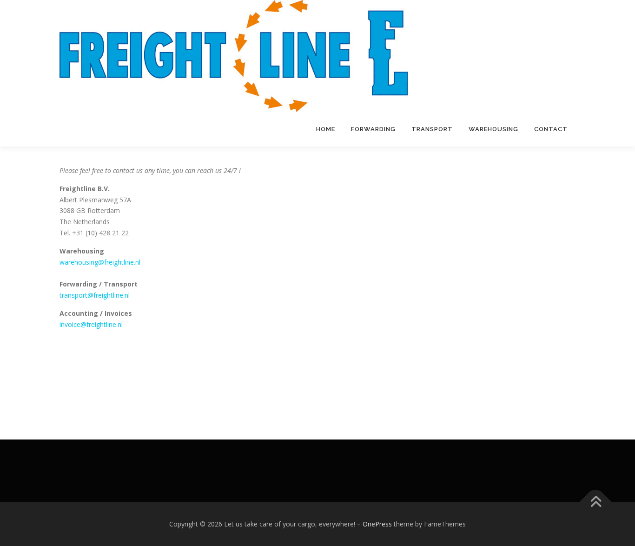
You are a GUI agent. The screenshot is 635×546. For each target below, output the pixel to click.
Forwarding (373, 129)
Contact (551, 129)
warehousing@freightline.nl (100, 262)
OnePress (377, 523)
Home (325, 129)
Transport (432, 129)
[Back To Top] (595, 502)
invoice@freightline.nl (91, 324)
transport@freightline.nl (95, 295)
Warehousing (493, 129)
